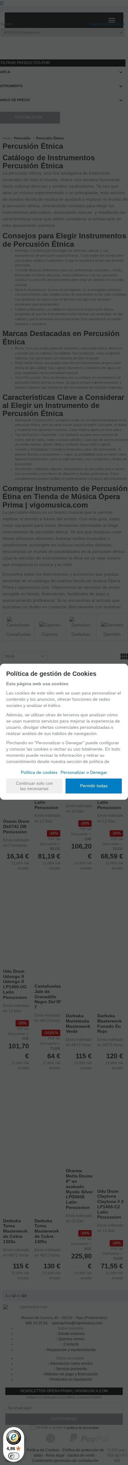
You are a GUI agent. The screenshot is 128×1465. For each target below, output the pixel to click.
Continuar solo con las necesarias (34, 786)
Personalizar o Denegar (84, 772)
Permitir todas (93, 785)
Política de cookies (39, 772)
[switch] (13, 1456)
